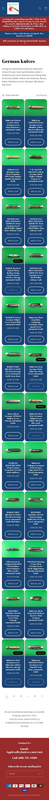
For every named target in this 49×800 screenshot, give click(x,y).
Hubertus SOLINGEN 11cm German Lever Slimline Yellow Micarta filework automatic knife (36, 126)
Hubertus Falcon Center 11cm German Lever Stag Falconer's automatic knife (13, 125)
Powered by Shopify (34, 795)
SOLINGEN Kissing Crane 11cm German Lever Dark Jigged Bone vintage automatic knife (35, 567)
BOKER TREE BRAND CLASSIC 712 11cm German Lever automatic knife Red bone (13, 517)
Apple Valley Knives (20, 795)
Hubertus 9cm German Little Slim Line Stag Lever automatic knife (36, 371)
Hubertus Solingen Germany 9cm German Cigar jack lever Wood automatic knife (35, 469)
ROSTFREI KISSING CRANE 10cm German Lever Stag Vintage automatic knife (13, 617)
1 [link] (6, 696)
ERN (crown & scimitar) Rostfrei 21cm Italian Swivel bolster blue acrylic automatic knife (13, 567)
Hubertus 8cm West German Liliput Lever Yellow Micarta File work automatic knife (35, 419)
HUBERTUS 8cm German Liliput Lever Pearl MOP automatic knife (13, 321)
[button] (3, 8)
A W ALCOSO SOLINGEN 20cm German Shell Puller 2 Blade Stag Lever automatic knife (36, 175)
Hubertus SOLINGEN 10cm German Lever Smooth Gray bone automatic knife (35, 666)
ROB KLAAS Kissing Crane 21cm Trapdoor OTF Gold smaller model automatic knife (13, 175)
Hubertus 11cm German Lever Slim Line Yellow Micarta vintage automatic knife (13, 665)
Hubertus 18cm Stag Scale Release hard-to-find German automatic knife (35, 615)
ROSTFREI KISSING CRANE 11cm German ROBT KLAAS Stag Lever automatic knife (35, 518)
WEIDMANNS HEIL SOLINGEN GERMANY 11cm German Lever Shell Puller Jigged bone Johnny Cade (13, 225)
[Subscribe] (39, 774)
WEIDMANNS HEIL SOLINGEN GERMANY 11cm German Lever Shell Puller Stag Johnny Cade (36, 225)
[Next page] (42, 696)
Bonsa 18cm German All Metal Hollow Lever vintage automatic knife (13, 418)
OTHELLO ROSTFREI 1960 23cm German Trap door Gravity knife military (13, 467)
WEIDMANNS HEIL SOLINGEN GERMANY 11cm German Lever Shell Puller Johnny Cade (36, 274)
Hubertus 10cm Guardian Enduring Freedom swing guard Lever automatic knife (35, 323)
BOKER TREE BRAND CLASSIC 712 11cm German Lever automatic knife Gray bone (13, 371)
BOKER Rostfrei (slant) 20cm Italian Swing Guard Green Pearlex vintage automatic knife (13, 274)
